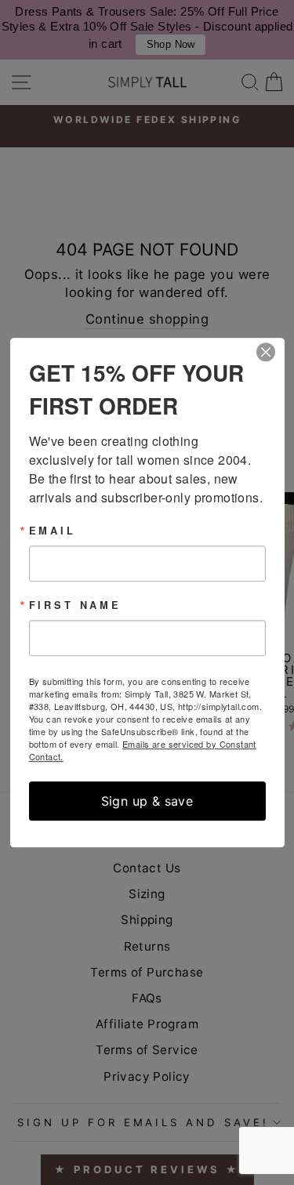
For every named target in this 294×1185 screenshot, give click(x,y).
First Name (75, 605)
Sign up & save (147, 801)
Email (52, 531)
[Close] (270, 351)
